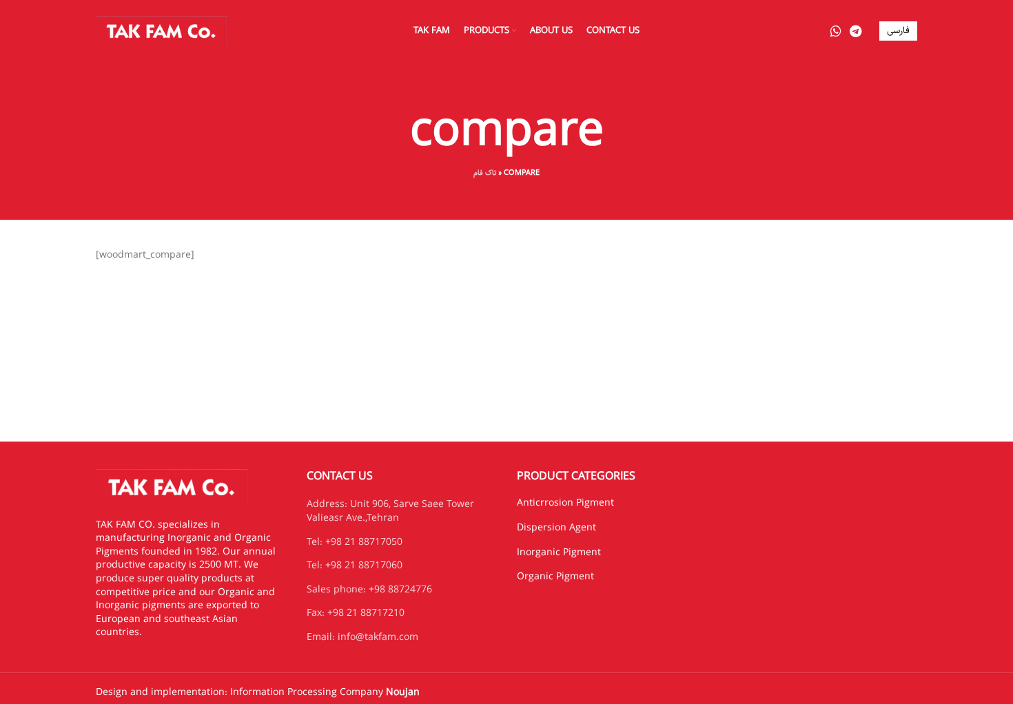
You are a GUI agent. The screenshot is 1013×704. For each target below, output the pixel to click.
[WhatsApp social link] (836, 31)
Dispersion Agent (556, 527)
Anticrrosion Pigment (565, 502)
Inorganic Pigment (559, 552)
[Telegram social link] (856, 31)
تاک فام (484, 172)
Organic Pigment (555, 576)
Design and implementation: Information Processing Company (258, 692)
